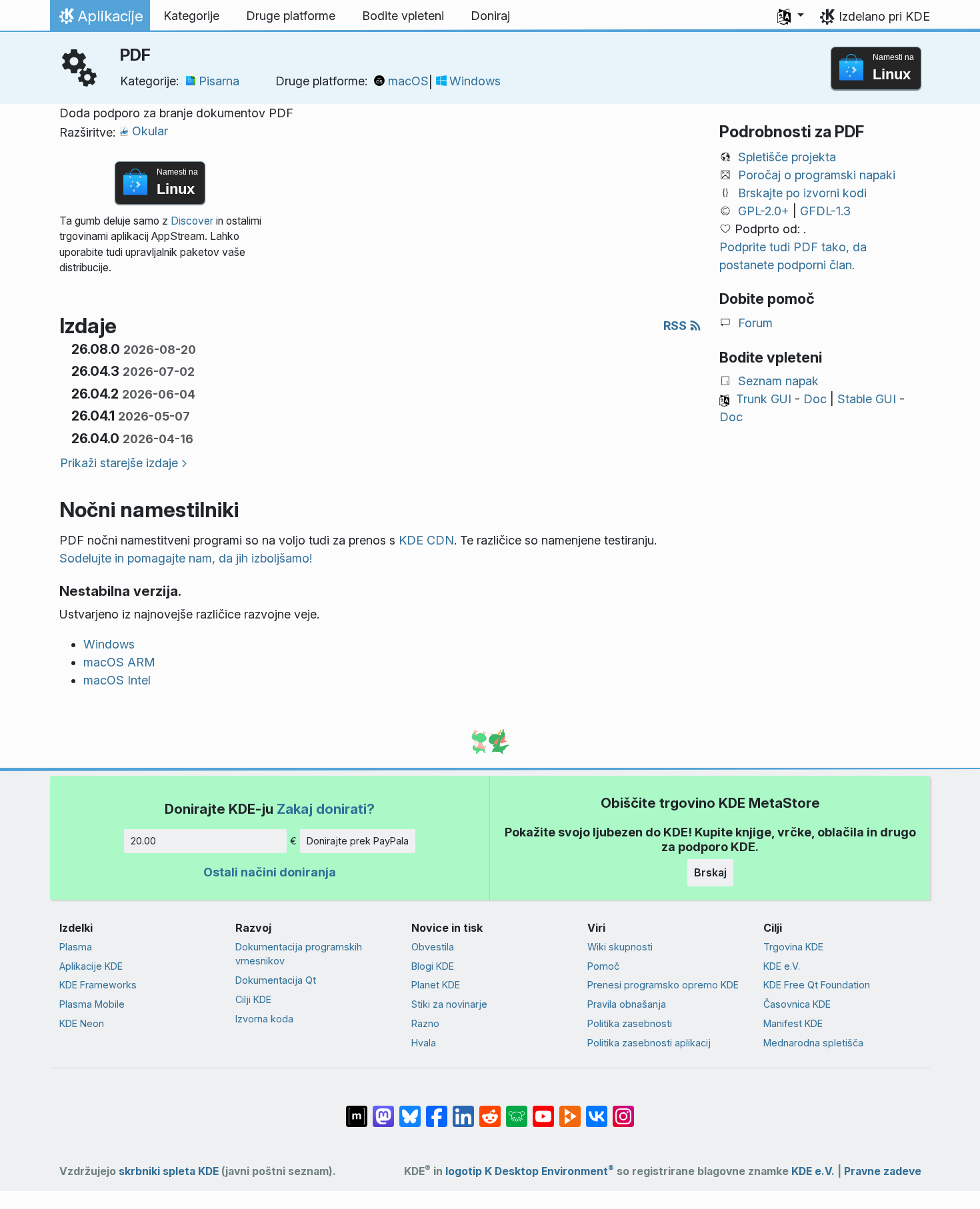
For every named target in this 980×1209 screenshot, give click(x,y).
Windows (475, 81)
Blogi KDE (432, 966)
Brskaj (710, 872)
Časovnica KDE (797, 1004)
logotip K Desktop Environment (529, 1171)
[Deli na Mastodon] (383, 1109)
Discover (192, 221)
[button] (790, 16)
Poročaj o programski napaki (816, 175)
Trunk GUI (763, 399)
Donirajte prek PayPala (358, 840)
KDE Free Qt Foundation (816, 984)
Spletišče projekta (787, 157)
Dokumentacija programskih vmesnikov (298, 954)
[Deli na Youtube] (543, 1109)
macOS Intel (117, 680)
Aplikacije (99, 19)
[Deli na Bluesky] (410, 1109)
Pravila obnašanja (626, 1004)
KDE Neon (81, 1023)
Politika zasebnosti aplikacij (649, 1042)
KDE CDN (426, 540)
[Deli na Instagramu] (623, 1109)
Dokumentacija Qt (275, 980)
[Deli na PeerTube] (570, 1109)
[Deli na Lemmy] (516, 1109)
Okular (150, 131)
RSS (676, 326)
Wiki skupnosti (620, 946)
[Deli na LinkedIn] (463, 1109)
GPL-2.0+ (763, 211)
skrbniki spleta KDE (169, 1171)
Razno (425, 1023)
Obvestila (432, 946)
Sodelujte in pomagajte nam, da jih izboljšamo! (185, 558)
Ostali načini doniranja (269, 872)
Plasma (75, 946)
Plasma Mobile (92, 1004)
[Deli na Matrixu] (356, 1109)
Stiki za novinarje (449, 1004)
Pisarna (219, 81)
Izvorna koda (264, 1018)
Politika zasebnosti (629, 1023)
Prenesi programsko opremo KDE (663, 984)
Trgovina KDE (793, 946)
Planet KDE (435, 984)
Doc (815, 399)
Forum (755, 323)
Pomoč (603, 966)
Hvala (423, 1042)
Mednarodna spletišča (813, 1042)
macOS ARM (119, 662)
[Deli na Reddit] (490, 1109)
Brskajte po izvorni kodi (802, 193)
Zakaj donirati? (326, 808)
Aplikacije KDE (91, 966)
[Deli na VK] (596, 1109)
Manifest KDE (793, 1023)
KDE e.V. (781, 966)
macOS (408, 81)
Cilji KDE (253, 999)
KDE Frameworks (98, 984)
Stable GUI (866, 399)
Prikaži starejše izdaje (119, 463)
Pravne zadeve (882, 1171)
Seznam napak (778, 381)
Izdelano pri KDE (884, 16)
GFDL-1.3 (825, 211)
